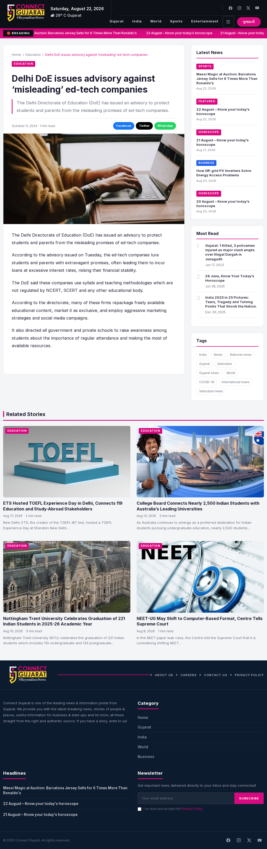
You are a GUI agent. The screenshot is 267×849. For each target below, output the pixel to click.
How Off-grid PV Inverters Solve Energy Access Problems (223, 172)
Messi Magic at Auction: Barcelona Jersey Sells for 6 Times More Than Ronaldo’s (72, 33)
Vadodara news (211, 391)
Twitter (144, 126)
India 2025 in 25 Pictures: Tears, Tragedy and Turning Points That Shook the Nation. (231, 301)
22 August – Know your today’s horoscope (177, 33)
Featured (206, 101)
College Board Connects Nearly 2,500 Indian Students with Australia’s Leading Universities (198, 506)
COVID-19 (206, 382)
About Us (164, 675)
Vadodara (224, 364)
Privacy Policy (249, 675)
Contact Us (215, 675)
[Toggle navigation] (228, 22)
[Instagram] (239, 8)
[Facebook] (230, 8)
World (155, 21)
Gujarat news (209, 373)
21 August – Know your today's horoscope (40, 814)
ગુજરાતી (249, 22)
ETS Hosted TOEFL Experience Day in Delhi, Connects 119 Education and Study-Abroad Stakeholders (63, 506)
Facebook (123, 126)
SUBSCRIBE (249, 798)
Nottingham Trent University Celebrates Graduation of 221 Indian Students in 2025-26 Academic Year (64, 621)
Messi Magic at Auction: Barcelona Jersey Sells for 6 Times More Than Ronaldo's (65, 790)
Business (206, 163)
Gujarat (117, 21)
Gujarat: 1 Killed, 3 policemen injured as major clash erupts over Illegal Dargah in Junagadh (230, 252)
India (137, 21)
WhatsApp (165, 126)
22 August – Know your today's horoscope (40, 804)
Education (33, 55)
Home (16, 55)
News (218, 355)
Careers (188, 675)
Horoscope (208, 132)
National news (241, 355)
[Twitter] (248, 8)
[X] (249, 840)
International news (236, 382)
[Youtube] (257, 8)
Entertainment (205, 21)
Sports (176, 21)
